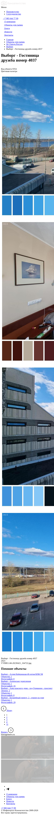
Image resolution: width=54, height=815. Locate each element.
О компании (11, 794)
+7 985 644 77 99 (8, 808)
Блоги (9, 799)
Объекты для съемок (15, 796)
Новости (10, 801)
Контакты (10, 803)
